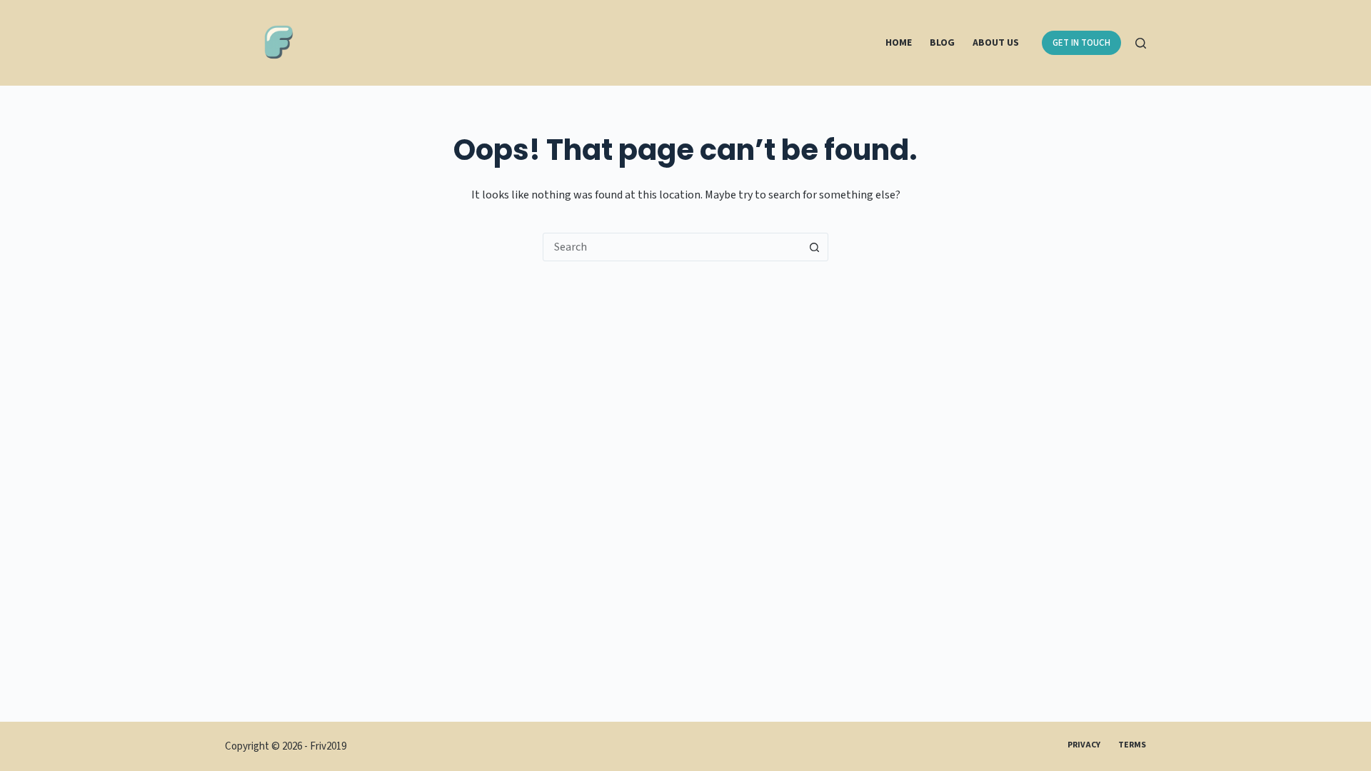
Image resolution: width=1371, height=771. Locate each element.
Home (898, 43)
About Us (996, 43)
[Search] (1140, 43)
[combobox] (671, 247)
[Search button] (814, 247)
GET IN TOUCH (1081, 42)
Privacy (1084, 745)
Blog (942, 43)
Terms (1132, 745)
